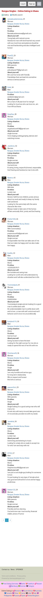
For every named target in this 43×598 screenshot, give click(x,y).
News (13, 569)
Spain (23, 596)
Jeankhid (10, 421)
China (16, 593)
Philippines (8, 596)
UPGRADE (19, 569)
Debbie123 (11, 490)
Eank (9, 87)
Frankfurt (30, 584)
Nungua (10, 24)
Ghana (27, 24)
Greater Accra (19, 24)
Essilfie (9, 253)
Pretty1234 (11, 219)
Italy (34, 593)
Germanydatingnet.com (17, 578)
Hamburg (14, 586)
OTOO (9, 453)
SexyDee (10, 114)
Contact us (6, 569)
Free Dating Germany (10, 584)
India (29, 593)
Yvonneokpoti (12, 285)
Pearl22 (10, 55)
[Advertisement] (21, 545)
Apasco (10, 178)
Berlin (23, 584)
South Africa (28, 591)
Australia (38, 591)
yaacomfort (11, 387)
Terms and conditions (9, 576)
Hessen (39, 584)
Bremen (23, 586)
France (23, 593)
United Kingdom (33, 596)
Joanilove (10, 146)
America (18, 591)
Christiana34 (12, 353)
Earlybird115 (12, 321)
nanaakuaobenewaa (14, 19)
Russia (16, 596)
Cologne (31, 586)
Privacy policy (21, 576)
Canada (9, 593)
